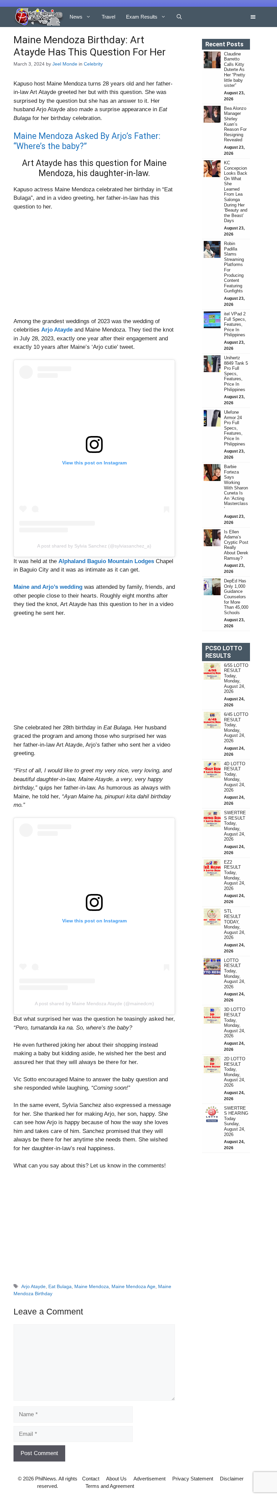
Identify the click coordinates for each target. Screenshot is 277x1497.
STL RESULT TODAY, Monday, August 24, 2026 (234, 924)
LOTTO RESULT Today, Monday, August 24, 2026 (234, 973)
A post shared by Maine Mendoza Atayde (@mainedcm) (94, 1003)
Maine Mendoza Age (133, 1286)
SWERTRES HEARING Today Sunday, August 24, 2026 (236, 1121)
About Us (116, 1478)
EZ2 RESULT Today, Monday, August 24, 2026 (234, 875)
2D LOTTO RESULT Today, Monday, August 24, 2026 (234, 1072)
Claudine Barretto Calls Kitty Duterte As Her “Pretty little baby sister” (234, 69)
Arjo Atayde (33, 1286)
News (76, 17)
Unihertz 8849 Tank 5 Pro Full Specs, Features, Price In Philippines (236, 373)
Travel (108, 17)
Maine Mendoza (91, 1286)
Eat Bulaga (60, 1286)
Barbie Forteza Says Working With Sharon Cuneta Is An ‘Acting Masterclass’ (236, 487)
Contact (90, 1478)
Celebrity (93, 64)
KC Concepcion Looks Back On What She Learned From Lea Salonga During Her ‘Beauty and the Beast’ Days (235, 191)
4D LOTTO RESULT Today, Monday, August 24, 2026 (234, 777)
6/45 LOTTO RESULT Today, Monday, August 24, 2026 (236, 727)
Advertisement (149, 1478)
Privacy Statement (192, 1478)
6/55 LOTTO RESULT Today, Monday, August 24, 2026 (236, 678)
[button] (179, 17)
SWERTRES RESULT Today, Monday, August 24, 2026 (235, 826)
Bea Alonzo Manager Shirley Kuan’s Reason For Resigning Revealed (235, 124)
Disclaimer (232, 1478)
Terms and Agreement (109, 1486)
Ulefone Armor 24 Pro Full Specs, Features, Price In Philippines (234, 428)
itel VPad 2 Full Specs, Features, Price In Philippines (235, 324)
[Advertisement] (94, 267)
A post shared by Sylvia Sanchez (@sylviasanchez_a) (94, 546)
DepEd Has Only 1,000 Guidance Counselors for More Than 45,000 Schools (236, 596)
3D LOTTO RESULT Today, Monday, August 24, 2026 (234, 1022)
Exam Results (141, 17)
